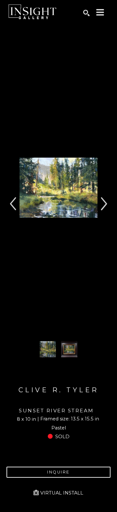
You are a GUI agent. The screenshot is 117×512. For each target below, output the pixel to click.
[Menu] (100, 12)
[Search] (86, 13)
